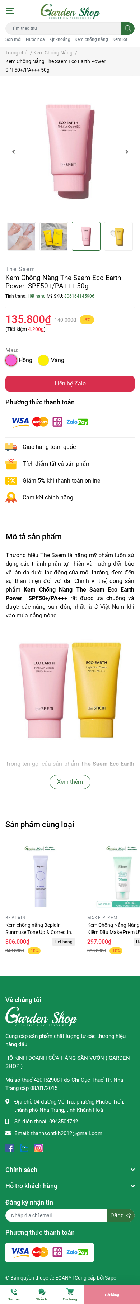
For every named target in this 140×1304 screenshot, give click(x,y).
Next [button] (127, 152)
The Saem (20, 269)
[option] (70, 151)
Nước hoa (35, 39)
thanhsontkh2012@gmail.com (66, 1133)
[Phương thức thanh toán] (49, 421)
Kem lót (119, 39)
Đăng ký (120, 1215)
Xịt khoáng (59, 39)
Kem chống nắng (91, 39)
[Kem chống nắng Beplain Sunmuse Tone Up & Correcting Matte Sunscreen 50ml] (40, 876)
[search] (128, 28)
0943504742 (63, 1121)
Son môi (13, 39)
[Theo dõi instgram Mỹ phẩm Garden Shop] (38, 1147)
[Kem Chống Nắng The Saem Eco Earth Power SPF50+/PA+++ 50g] (70, 151)
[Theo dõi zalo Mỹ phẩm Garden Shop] (24, 1147)
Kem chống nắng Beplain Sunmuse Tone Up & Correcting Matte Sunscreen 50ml (39, 932)
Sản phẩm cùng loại (39, 824)
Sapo (110, 1278)
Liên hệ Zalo (70, 383)
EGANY (63, 1278)
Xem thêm (70, 781)
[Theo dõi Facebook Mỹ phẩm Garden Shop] (9, 1147)
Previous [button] (13, 152)
